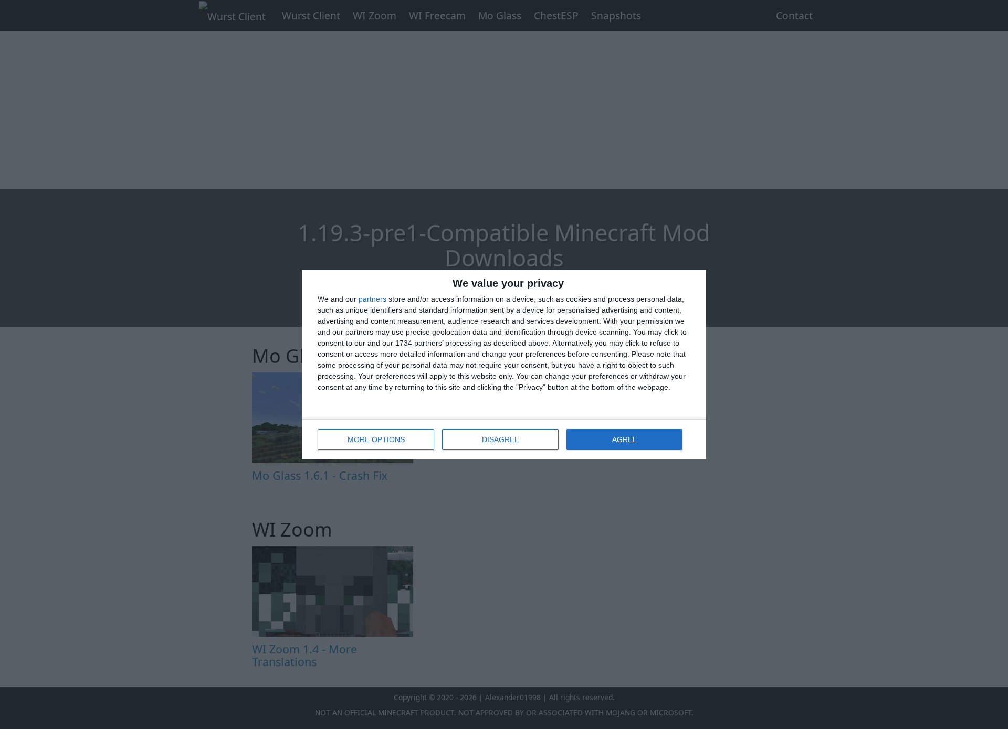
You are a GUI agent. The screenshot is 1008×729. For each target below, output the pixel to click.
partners (372, 299)
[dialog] (504, 364)
